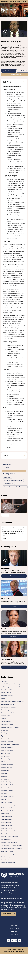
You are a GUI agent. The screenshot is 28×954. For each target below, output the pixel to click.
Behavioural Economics (7, 695)
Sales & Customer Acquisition (9, 842)
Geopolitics (4, 776)
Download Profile (9, 71)
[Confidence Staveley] (14, 618)
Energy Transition (5, 756)
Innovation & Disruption (7, 790)
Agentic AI (4, 681)
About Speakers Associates (9, 882)
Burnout (3, 698)
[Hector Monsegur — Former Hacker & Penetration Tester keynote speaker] (14, 29)
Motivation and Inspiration (8, 808)
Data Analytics (5, 733)
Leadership (4, 793)
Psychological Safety (6, 828)
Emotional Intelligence (7, 747)
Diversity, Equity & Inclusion (8, 738)
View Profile (13, 576)
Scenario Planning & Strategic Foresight (11, 845)
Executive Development (7, 764)
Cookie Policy (14, 931)
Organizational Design (6, 819)
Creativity (3, 718)
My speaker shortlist (6, 1)
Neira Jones (5, 598)
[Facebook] (8, 940)
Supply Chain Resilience (7, 851)
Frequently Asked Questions (10, 885)
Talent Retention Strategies (8, 854)
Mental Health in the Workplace (9, 805)
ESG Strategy (4, 762)
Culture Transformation (7, 724)
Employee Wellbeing (6, 753)
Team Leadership (5, 857)
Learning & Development (7, 796)
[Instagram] (19, 940)
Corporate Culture (5, 715)
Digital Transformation (7, 736)
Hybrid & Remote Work (7, 785)
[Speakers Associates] (8, 10)
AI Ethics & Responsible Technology (13, 480)
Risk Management (8, 483)
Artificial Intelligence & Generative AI (10, 687)
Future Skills (4, 773)
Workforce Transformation (8, 862)
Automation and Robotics (7, 689)
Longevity (3, 799)
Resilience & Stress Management (9, 836)
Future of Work (5, 770)
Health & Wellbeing (6, 782)
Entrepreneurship (5, 759)
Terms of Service (14, 928)
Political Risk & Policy (6, 825)
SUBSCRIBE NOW (7, 914)
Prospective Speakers (8, 888)
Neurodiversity (5, 813)
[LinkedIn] (15, 940)
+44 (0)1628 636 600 (19, 1)
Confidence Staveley (8, 629)
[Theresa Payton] (14, 649)
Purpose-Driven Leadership (8, 831)
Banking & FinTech (6, 692)
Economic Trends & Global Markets (10, 744)
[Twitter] (12, 940)
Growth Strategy (5, 779)
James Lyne (5, 568)
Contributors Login (7, 893)
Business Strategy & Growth (8, 707)
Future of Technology (6, 767)
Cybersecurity (7, 477)
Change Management (6, 710)
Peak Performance (6, 822)
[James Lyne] (14, 558)
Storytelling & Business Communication (11, 848)
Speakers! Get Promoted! (9, 890)
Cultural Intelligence (6, 721)
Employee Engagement (7, 750)
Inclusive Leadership (6, 787)
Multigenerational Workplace (8, 810)
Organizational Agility (6, 816)
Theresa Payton (6, 659)
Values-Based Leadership (7, 859)
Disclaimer (14, 925)
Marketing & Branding (6, 802)
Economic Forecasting (7, 741)
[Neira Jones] (14, 588)
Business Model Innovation (8, 704)
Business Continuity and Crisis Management (15, 486)
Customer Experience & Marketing (10, 727)
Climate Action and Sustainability (9, 713)
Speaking (6, 467)
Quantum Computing (6, 834)
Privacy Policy (14, 934)
